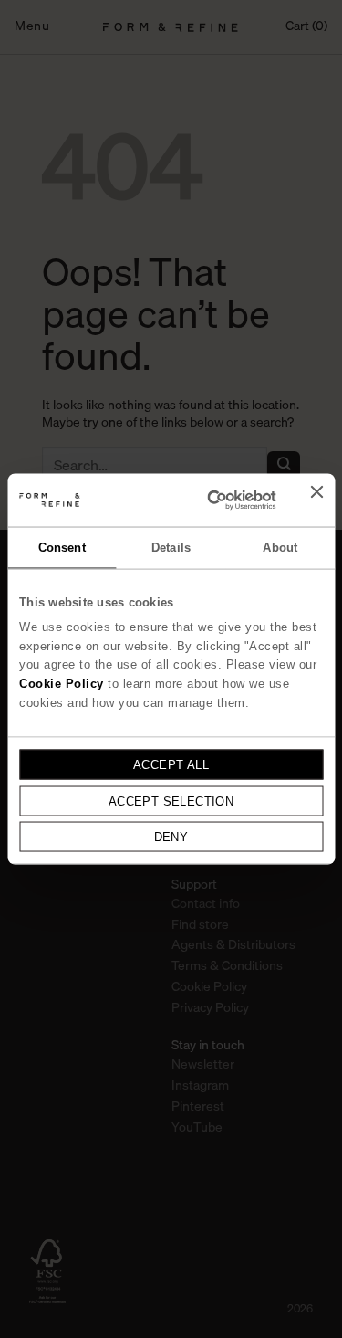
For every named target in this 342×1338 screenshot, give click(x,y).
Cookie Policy (61, 683)
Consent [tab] (62, 547)
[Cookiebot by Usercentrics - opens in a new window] (205, 500)
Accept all (171, 764)
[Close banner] (316, 500)
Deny (171, 837)
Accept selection (171, 800)
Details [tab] (171, 547)
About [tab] (280, 547)
